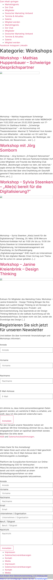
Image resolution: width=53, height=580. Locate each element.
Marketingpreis (12, 4)
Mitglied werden (12, 22)
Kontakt (8, 558)
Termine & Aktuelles (14, 16)
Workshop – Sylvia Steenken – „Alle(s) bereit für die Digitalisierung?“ (26, 187)
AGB (2, 436)
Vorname (4, 360)
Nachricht (4, 530)
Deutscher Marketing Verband (19, 13)
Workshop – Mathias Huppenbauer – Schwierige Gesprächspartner (25, 63)
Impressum (10, 552)
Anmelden (6, 421)
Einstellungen (41, 578)
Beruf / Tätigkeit (7, 522)
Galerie (8, 19)
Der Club (9, 7)
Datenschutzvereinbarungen (18, 555)
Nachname (5, 375)
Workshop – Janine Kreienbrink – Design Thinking (19, 269)
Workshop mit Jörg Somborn (17, 148)
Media (8, 561)
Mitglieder (9, 10)
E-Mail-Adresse (7, 391)
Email (2, 505)
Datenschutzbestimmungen (21, 436)
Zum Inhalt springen (9, 1)
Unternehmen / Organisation (13, 513)
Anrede (3, 345)
